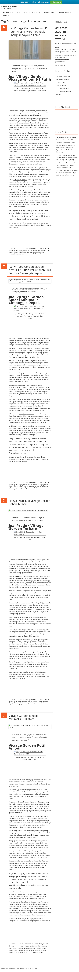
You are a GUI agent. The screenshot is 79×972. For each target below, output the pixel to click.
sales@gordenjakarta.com (68, 44)
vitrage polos (22, 952)
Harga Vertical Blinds (32, 12)
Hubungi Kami (49, 12)
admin (13, 248)
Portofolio (29, 944)
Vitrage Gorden (31, 248)
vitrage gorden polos (23, 704)
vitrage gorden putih (37, 253)
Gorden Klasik (64, 88)
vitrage (30, 250)
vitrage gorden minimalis (39, 487)
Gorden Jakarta (5, 968)
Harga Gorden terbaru (11, 12)
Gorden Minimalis (41, 946)
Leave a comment (17, 255)
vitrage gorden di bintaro (27, 950)
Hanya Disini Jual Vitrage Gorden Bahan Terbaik (29, 502)
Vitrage (36, 944)
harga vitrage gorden (16, 948)
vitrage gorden (32, 485)
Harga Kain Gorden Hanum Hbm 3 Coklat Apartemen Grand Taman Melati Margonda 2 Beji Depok (66, 140)
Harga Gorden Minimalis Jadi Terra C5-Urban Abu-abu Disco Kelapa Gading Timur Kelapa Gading (67, 173)
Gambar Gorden (64, 12)
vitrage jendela (41, 950)
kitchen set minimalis (31, 968)
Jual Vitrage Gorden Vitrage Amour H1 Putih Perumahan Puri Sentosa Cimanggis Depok (30, 270)
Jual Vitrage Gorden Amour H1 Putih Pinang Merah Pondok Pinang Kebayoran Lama (28, 31)
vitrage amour (41, 948)
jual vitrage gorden (20, 250)
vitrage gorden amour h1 (41, 250)
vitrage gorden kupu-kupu (22, 487)
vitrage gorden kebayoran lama (19, 253)
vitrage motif (13, 952)
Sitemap (6, 16)
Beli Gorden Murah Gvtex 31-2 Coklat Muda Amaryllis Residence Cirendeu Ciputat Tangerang (66, 157)
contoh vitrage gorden (27, 946)
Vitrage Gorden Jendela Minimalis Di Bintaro (23, 717)
